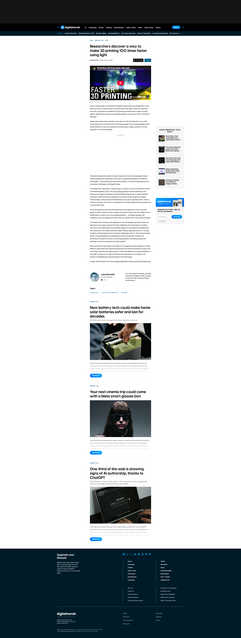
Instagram (128, 554)
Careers (125, 613)
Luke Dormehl (95, 60)
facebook (102, 280)
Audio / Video (132, 571)
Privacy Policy (162, 221)
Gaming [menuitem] (109, 28)
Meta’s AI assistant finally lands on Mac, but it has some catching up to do (173, 172)
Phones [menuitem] (101, 28)
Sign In (176, 27)
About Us (130, 588)
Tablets (163, 561)
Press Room (159, 616)
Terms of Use (126, 623)
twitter (105, 280)
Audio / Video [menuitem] (131, 28)
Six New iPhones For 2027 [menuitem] (86, 33)
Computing (131, 564)
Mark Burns (133, 230)
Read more (96, 376)
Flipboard (150, 554)
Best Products (165, 574)
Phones (130, 561)
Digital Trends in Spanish (168, 597)
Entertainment (132, 577)
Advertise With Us (133, 594)
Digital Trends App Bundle (168, 600)
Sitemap (158, 620)
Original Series (165, 580)
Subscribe (177, 217)
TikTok (139, 554)
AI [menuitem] (85, 28)
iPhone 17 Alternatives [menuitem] (144, 33)
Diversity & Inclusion (128, 620)
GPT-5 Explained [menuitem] (175, 33)
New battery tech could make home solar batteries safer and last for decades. (173, 139)
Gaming (130, 568)
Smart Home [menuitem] (149, 28)
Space (163, 568)
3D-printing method (120, 191)
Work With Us (126, 616)
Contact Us (131, 591)
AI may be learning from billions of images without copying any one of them (172, 183)
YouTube (135, 554)
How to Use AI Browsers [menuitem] (128, 33)
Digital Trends (67, 30)
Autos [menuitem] (140, 28)
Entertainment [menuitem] (119, 28)
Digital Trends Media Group (67, 631)
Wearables (164, 564)
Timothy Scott (105, 181)
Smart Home (131, 574)
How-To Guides (165, 577)
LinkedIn (146, 554)
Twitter (131, 554)
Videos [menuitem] (158, 28)
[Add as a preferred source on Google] (138, 60)
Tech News (124, 292)
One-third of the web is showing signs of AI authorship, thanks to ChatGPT (173, 161)
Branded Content (165, 591)
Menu (58, 27)
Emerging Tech (94, 292)
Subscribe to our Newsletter (169, 588)
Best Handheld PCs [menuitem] (113, 33)
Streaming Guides (166, 571)
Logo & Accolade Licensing (135, 600)
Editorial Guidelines (133, 597)
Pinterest (143, 554)
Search (183, 27)
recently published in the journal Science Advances (132, 261)
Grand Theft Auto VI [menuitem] (71, 33)
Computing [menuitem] (92, 28)
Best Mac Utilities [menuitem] (101, 33)
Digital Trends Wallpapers (168, 594)
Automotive (131, 580)
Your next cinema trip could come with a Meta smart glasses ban (173, 150)
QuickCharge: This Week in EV (109, 292)
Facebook (124, 554)
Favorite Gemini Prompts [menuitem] (160, 33)
